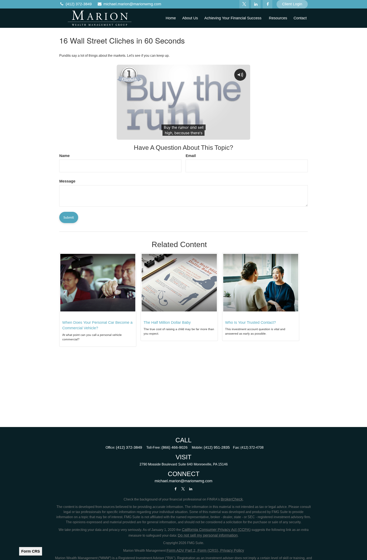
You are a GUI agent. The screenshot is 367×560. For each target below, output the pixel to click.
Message (67, 181)
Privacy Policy (231, 550)
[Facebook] (267, 4)
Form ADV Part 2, (181, 550)
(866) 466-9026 (174, 447)
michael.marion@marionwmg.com (132, 4)
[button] (171, 18)
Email (191, 156)
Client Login (292, 4)
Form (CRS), (207, 550)
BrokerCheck (232, 499)
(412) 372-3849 (79, 4)
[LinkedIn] (256, 4)
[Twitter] (244, 4)
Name (64, 156)
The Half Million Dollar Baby (167, 322)
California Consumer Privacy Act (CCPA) (216, 529)
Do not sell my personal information (208, 535)
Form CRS (30, 551)
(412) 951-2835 (217, 447)
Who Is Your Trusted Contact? (250, 322)
